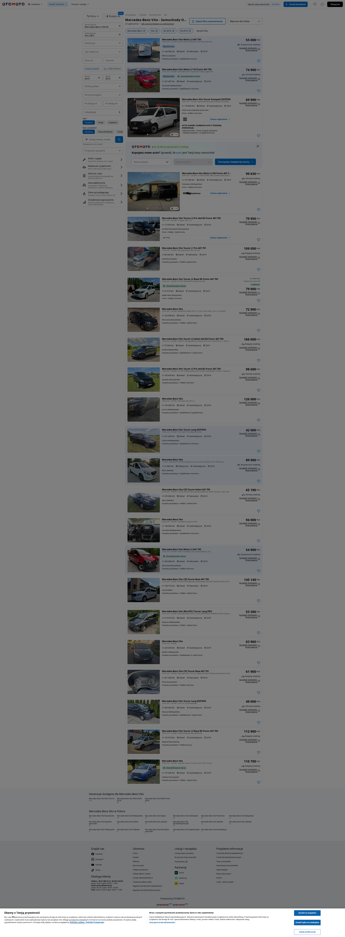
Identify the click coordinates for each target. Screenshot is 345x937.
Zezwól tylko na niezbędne (307, 922)
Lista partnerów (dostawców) (162, 922)
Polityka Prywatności (95, 922)
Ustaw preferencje (307, 932)
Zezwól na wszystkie (307, 913)
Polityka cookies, (77, 922)
